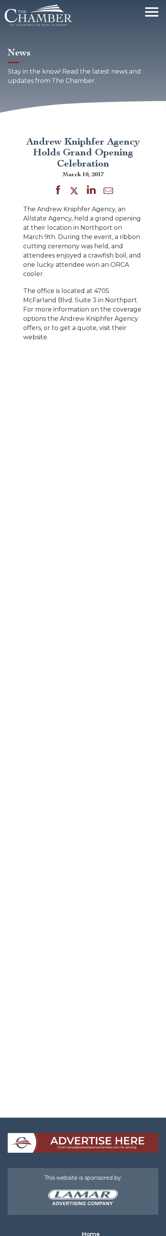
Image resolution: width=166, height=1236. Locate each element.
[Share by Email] (108, 192)
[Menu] (151, 10)
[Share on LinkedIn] (91, 191)
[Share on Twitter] (75, 191)
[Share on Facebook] (58, 191)
